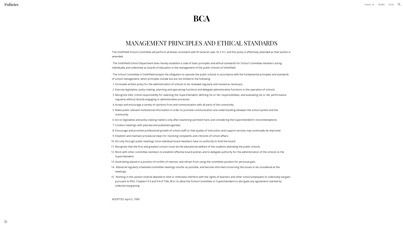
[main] (201, 18)
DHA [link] (391, 4)
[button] (399, 4)
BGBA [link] (381, 4)
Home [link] (368, 4)
